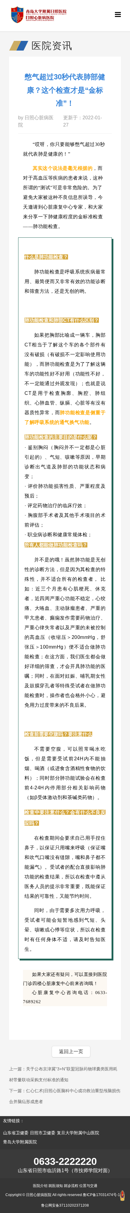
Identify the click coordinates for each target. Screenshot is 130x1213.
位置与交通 (88, 1186)
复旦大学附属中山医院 (78, 1132)
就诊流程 (71, 1186)
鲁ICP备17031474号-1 (101, 1195)
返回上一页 (71, 1051)
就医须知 (55, 1186)
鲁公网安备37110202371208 (65, 1205)
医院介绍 (40, 1186)
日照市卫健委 (42, 1132)
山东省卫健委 (15, 1132)
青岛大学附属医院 (20, 1141)
